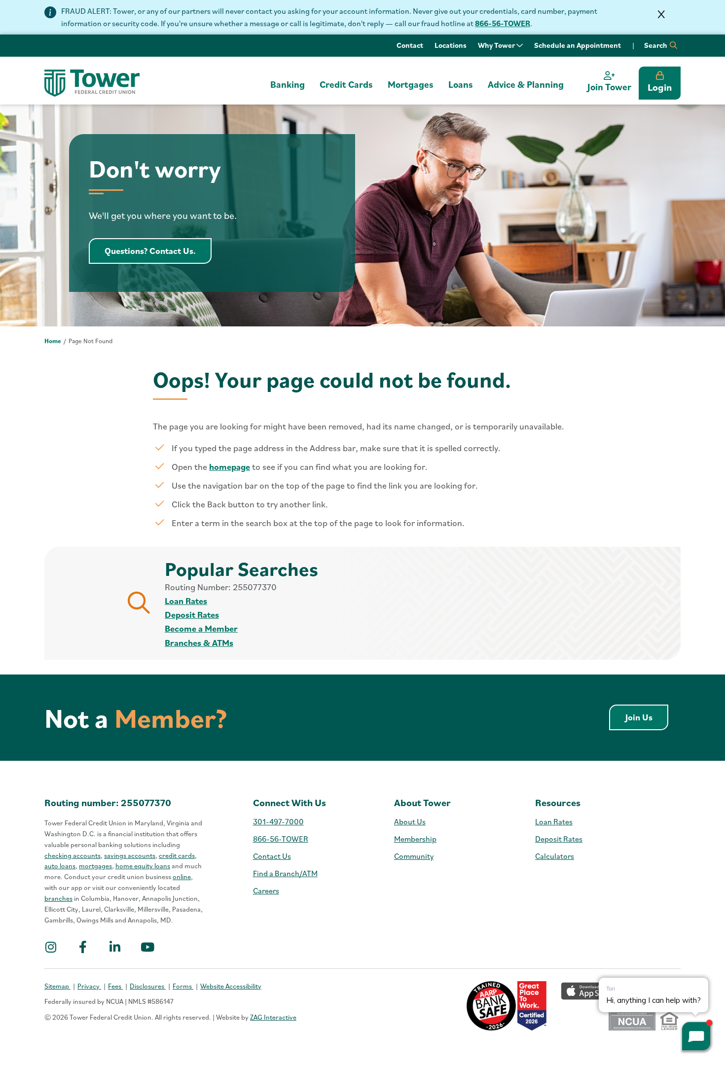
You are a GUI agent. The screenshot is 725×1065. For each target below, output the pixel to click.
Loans (460, 84)
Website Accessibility (230, 986)
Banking (287, 84)
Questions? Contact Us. (158, 250)
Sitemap (57, 986)
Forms (183, 986)
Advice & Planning (526, 84)
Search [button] (656, 45)
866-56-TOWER (502, 23)
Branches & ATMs (199, 642)
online (182, 876)
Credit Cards (346, 84)
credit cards (177, 855)
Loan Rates (186, 600)
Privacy (89, 986)
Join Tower (609, 87)
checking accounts (72, 855)
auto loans (59, 865)
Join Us (646, 717)
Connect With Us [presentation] (289, 802)
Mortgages (411, 84)
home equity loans (142, 865)
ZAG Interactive (273, 1017)
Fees (115, 986)
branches (58, 898)
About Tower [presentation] (422, 802)
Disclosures (148, 986)
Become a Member (201, 628)
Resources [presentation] (557, 802)
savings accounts (129, 855)
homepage (229, 466)
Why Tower (497, 45)
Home (52, 341)
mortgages (95, 865)
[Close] (661, 14)
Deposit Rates (192, 614)
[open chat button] (696, 1036)
